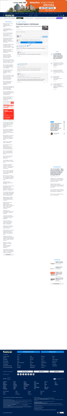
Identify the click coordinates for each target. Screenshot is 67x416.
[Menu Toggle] (4, 15)
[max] (28, 374)
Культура (31, 359)
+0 (44, 43)
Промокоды (57, 259)
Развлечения (43, 365)
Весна (18, 359)
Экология (54, 362)
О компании (5, 359)
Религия (42, 367)
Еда (17, 364)
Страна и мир (54, 361)
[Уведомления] (61, 15)
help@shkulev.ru (9, 405)
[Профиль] (63, 15)
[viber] (26, 374)
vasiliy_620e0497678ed (21, 76)
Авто (18, 356)
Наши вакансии (6, 362)
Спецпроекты (54, 365)
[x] (31, 374)
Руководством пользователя (38, 402)
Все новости (8, 21)
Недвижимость (32, 365)
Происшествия (43, 362)
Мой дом (31, 362)
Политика (43, 361)
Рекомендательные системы (38, 408)
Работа (42, 364)
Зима (31, 356)
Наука (31, 364)
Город (18, 361)
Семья (53, 356)
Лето (31, 361)
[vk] (21, 374)
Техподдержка (5, 364)
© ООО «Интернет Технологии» (7, 412)
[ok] (23, 374)
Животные (19, 365)
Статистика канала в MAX (7, 367)
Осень (42, 359)
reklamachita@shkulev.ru (51, 398)
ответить (18, 50)
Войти (20, 36)
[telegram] (18, 374)
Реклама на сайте (6, 356)
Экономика (54, 364)
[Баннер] (19, 18)
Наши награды (5, 361)
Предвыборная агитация (7, 365)
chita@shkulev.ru (14, 404)
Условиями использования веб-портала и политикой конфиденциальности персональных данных (48, 403)
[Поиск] (58, 15)
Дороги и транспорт (20, 362)
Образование (32, 367)
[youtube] (33, 374)
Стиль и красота (55, 359)
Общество (43, 356)
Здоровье (19, 367)
